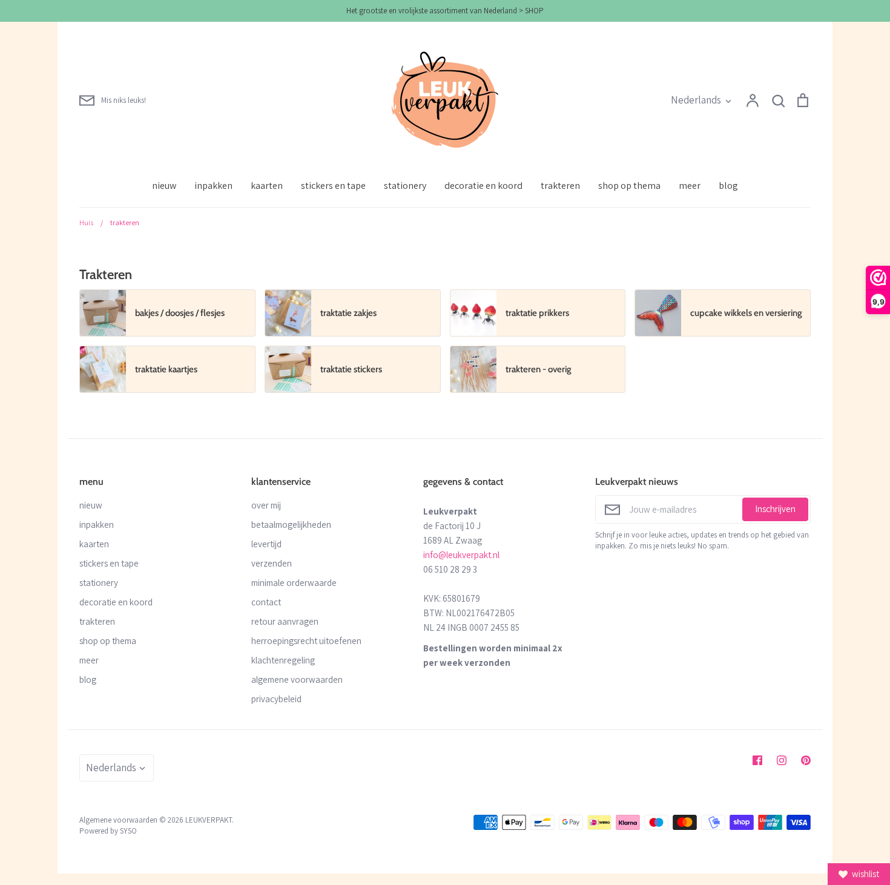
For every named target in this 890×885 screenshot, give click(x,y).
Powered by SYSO (108, 831)
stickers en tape (333, 185)
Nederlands (696, 100)
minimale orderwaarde (294, 582)
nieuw (164, 185)
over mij (266, 505)
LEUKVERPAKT (208, 820)
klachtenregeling (283, 660)
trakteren (560, 185)
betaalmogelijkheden (291, 524)
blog (728, 185)
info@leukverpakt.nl (461, 555)
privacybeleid (276, 699)
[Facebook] (757, 760)
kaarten (267, 185)
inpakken (213, 185)
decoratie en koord (483, 185)
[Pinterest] (806, 760)
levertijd (266, 544)
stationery (405, 185)
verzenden (271, 563)
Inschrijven (775, 509)
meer (689, 185)
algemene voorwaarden (297, 679)
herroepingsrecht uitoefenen (306, 640)
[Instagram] (782, 760)
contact (266, 602)
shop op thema (629, 185)
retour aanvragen (284, 621)
